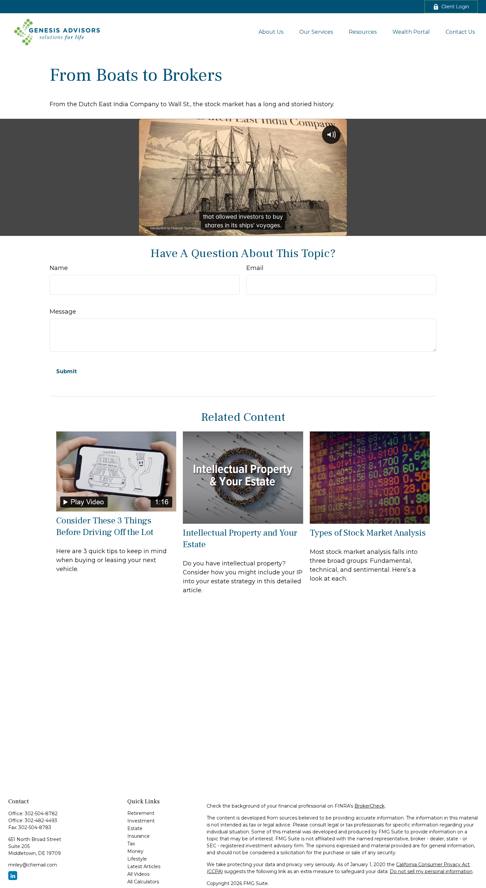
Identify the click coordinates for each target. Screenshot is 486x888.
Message (63, 311)
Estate (134, 828)
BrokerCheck (369, 806)
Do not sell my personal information (431, 871)
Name (59, 268)
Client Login (455, 7)
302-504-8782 (41, 814)
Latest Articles (143, 866)
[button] (271, 31)
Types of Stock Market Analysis (368, 533)
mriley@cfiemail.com (32, 865)
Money (135, 851)
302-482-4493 (41, 820)
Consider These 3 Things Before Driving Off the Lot (104, 526)
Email (254, 268)
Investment (141, 821)
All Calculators (143, 882)
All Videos (138, 874)
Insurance (138, 836)
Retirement (140, 813)
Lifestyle (137, 859)
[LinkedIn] (12, 875)
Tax (131, 844)
